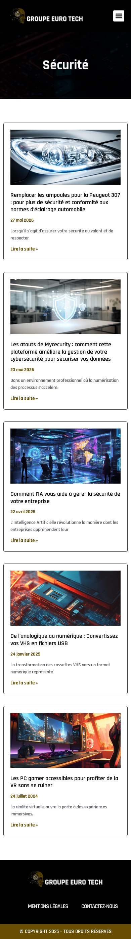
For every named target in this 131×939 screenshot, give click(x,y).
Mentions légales (48, 906)
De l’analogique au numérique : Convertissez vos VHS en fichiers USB (64, 639)
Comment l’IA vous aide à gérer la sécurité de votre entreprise (65, 497)
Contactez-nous (99, 906)
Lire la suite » (24, 249)
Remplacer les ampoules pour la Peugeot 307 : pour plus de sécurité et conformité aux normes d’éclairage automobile (65, 202)
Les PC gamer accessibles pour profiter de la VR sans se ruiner (64, 782)
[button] (118, 15)
